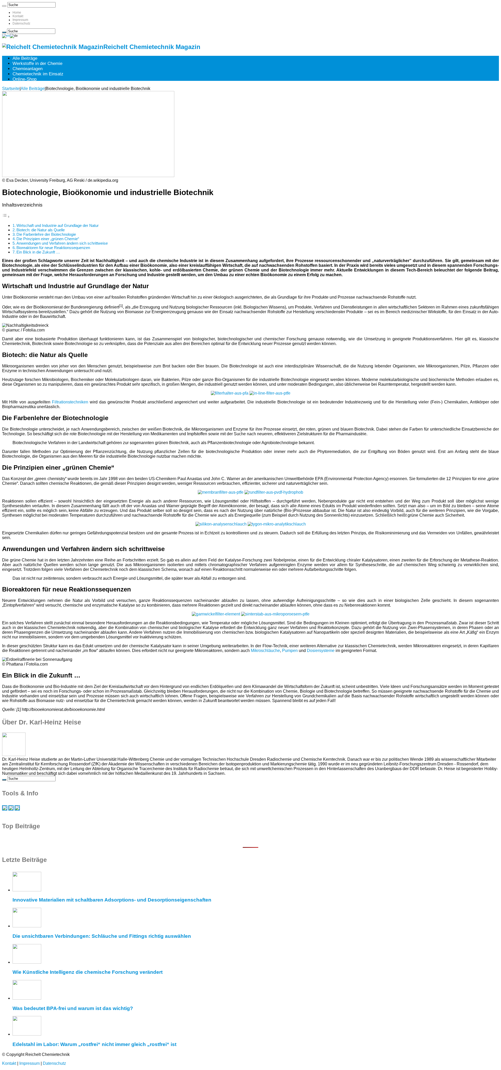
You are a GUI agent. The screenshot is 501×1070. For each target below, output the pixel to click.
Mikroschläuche (265, 650)
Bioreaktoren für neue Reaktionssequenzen (53, 247)
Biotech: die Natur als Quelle (40, 230)
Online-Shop (25, 79)
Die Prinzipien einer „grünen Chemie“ (47, 239)
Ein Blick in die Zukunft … (38, 252)
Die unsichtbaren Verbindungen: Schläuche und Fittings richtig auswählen (102, 936)
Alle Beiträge (25, 58)
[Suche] (4, 6)
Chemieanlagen (28, 68)
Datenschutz (21, 23)
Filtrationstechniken (70, 402)
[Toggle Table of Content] (6, 216)
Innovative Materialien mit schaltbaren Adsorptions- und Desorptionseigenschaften (112, 900)
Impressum (20, 20)
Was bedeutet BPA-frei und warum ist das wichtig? (73, 1008)
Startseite (11, 88)
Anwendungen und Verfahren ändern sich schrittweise (62, 243)
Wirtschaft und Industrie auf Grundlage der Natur (57, 225)
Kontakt (18, 16)
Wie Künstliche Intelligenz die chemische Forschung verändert (88, 972)
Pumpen (290, 650)
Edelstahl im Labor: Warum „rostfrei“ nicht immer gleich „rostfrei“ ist (94, 1044)
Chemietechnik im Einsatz (38, 73)
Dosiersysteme (321, 650)
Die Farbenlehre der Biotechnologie (46, 234)
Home (17, 12)
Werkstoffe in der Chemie (37, 63)
